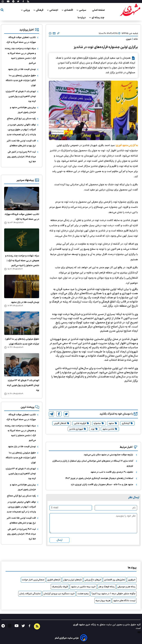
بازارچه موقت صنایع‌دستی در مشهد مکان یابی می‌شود (108, 454)
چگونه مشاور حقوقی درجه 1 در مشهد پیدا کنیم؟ (113, 593)
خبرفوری (131, 580)
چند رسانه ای (98, 17)
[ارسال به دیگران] (54, 33)
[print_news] (50, 33)
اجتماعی (54, 10)
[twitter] (66, 414)
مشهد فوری (79, 624)
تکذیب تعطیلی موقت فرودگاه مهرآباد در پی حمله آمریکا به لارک (21, 40)
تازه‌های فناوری (53, 580)
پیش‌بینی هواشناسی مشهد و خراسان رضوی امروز (23, 110)
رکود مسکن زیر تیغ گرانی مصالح (21, 118)
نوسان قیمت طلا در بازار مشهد (22, 69)
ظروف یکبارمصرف (60, 586)
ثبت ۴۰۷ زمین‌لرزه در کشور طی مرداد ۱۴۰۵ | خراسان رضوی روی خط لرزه (21, 156)
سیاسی (83, 10)
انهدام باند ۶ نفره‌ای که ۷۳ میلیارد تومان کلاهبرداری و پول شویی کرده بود (21, 96)
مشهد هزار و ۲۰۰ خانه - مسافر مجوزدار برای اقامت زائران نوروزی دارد (102, 484)
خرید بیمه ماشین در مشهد (83, 586)
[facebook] (58, 413)
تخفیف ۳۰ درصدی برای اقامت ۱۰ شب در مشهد (112, 472)
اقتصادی (68, 10)
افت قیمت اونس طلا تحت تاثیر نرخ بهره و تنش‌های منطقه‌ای (21, 143)
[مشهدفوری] (130, 10)
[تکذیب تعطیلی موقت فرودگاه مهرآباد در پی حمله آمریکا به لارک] (21, 198)
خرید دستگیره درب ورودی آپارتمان (59, 593)
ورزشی (26, 10)
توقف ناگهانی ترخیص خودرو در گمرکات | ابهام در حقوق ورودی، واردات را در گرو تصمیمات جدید (21, 129)
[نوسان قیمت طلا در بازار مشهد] (21, 286)
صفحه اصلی (98, 10)
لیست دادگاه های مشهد (124, 600)
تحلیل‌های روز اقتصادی (114, 580)
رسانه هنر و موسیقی (126, 586)
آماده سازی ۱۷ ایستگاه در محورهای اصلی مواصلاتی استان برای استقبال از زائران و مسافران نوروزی (92, 463)
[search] (2, 10)
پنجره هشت (83, 593)
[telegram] (51, 414)
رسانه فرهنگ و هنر (106, 586)
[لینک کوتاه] (58, 33)
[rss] (28, 2)
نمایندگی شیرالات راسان (30, 593)
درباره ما (82, 17)
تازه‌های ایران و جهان (72, 580)
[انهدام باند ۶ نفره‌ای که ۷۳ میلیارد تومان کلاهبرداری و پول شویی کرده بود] (21, 365)
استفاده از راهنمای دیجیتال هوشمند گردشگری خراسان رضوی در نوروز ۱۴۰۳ (99, 478)
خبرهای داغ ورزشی (93, 580)
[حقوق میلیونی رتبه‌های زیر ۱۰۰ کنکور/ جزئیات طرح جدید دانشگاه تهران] (21, 323)
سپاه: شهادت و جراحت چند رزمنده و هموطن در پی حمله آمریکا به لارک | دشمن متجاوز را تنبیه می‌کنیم (20, 56)
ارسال (59, 540)
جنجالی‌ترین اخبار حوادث (33, 580)
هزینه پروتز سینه (102, 600)
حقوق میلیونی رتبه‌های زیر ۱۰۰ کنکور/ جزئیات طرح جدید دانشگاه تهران (21, 80)
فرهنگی (40, 10)
